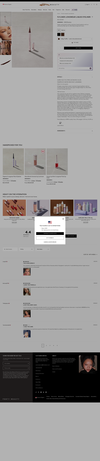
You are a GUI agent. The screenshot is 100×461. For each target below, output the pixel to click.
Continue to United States (50, 233)
